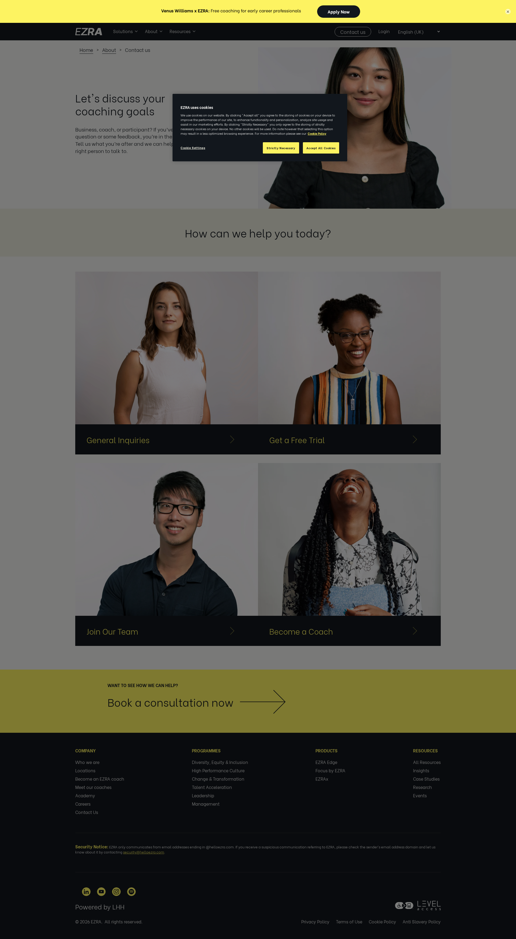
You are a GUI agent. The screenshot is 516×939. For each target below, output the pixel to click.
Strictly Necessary (281, 147)
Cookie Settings (193, 147)
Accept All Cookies (320, 147)
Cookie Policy (317, 133)
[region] (260, 127)
